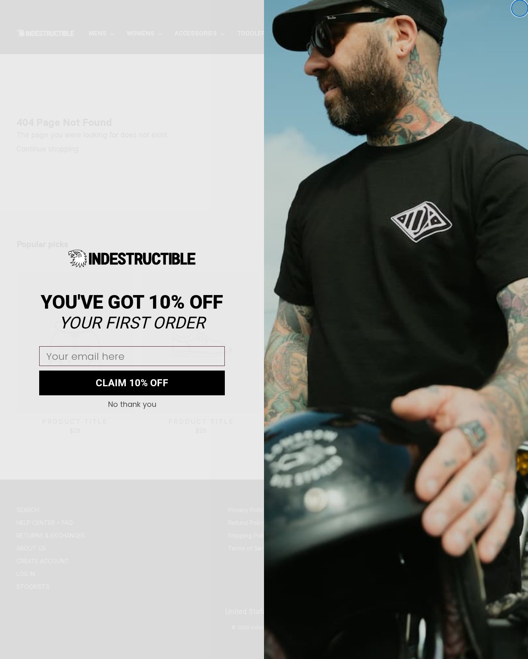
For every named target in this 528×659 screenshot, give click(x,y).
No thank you (132, 404)
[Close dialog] (520, 8)
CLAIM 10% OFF (132, 383)
